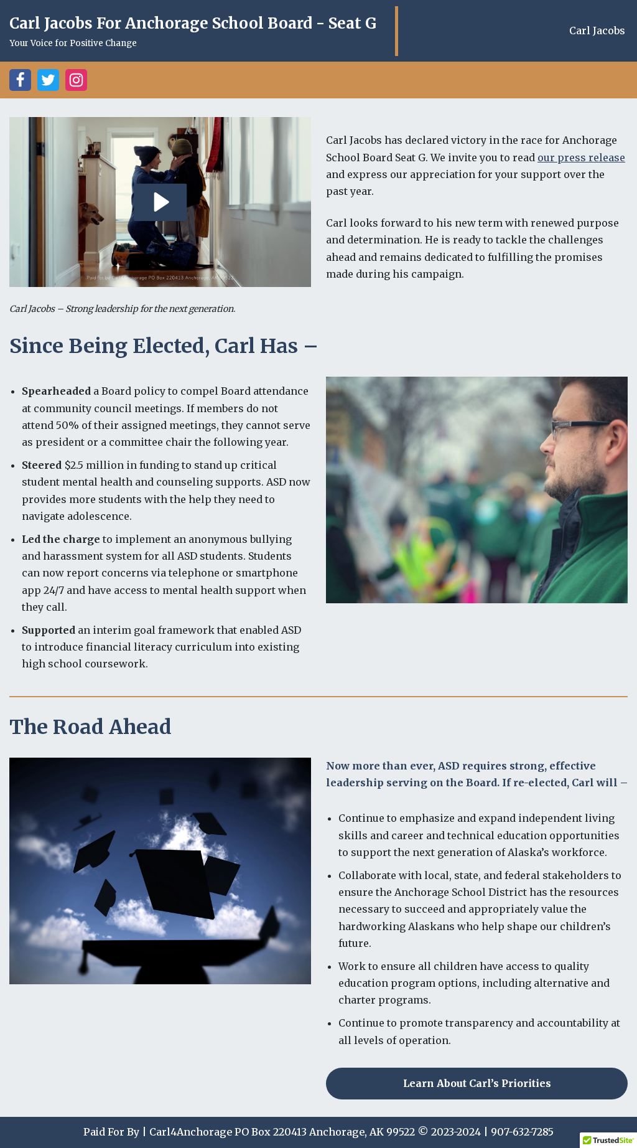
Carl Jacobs (597, 30)
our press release (581, 157)
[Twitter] (48, 80)
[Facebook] (20, 80)
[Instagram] (76, 80)
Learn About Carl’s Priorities (477, 1083)
